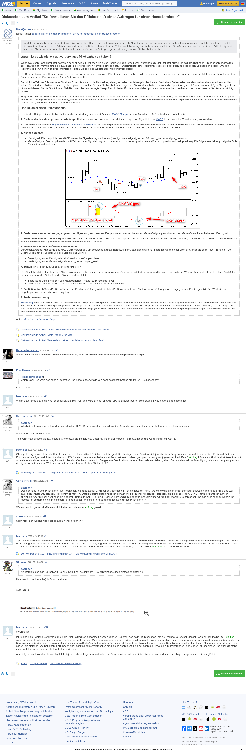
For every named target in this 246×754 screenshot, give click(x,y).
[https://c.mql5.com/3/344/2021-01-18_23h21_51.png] (83, 607)
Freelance (67, 3)
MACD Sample (120, 114)
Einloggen (209, 3)
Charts (10, 742)
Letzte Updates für (83, 706)
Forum (23, 3)
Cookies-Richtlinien (134, 732)
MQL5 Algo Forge (74, 732)
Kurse (94, 3)
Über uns (128, 702)
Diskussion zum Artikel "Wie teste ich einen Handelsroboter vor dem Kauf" (62, 340)
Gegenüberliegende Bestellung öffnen (69, 472)
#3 (45, 396)
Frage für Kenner (38, 663)
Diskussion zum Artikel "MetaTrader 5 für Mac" (47, 334)
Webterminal (147, 10)
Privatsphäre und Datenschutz (140, 727)
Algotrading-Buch (86, 10)
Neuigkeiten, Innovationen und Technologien (89, 711)
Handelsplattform (82, 702)
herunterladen (80, 736)
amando (21, 516)
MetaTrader (110, 3)
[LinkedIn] (207, 728)
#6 (52, 480)
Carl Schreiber (24, 416)
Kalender (129, 10)
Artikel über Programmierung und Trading (29, 711)
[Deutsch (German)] (243, 2)
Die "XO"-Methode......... (32, 554)
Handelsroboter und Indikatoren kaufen (28, 720)
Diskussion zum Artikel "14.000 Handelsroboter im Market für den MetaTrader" (65, 329)
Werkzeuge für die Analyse (34, 472)
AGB (125, 711)
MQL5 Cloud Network (76, 727)
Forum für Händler (16, 733)
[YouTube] (201, 728)
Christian (21, 562)
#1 (57, 350)
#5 (45, 449)
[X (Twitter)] (195, 728)
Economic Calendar (217, 714)
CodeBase (24, 10)
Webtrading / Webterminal (21, 702)
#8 (45, 536)
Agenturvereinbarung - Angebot (141, 723)
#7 (44, 516)
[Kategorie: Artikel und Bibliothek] (6, 23)
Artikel (8, 10)
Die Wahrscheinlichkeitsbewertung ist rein (96, 554)
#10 (46, 627)
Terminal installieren (75, 741)
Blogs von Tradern (16, 738)
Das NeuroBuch (110, 10)
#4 (52, 416)
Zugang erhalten (228, 3)
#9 (46, 562)
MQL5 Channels (191, 714)
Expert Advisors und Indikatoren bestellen (29, 715)
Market (37, 3)
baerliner (21, 396)
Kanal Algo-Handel (235, 10)
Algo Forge (42, 10)
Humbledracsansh (27, 350)
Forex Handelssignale (18, 724)
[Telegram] (189, 728)
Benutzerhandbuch (83, 715)
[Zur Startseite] (2, 23)
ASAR (24, 663)
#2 (48, 370)
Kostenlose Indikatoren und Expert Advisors (30, 706)
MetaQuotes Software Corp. (40, 319)
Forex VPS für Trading (18, 729)
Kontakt (127, 736)
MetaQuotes (23, 29)
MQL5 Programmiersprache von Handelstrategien (82, 722)
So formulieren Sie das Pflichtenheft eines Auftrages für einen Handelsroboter (76, 33)
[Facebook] (184, 728)
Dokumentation (62, 10)
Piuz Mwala (23, 370)
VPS (82, 3)
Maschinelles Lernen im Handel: (66, 663)
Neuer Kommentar (231, 22)
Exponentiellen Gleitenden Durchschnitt (74, 124)
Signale (51, 3)
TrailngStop (27, 302)
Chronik (127, 706)
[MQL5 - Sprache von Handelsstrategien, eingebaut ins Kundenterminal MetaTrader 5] (8, 4)
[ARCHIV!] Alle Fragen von (104, 472)
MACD (159, 119)
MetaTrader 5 (189, 702)
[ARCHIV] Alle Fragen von (59, 554)
